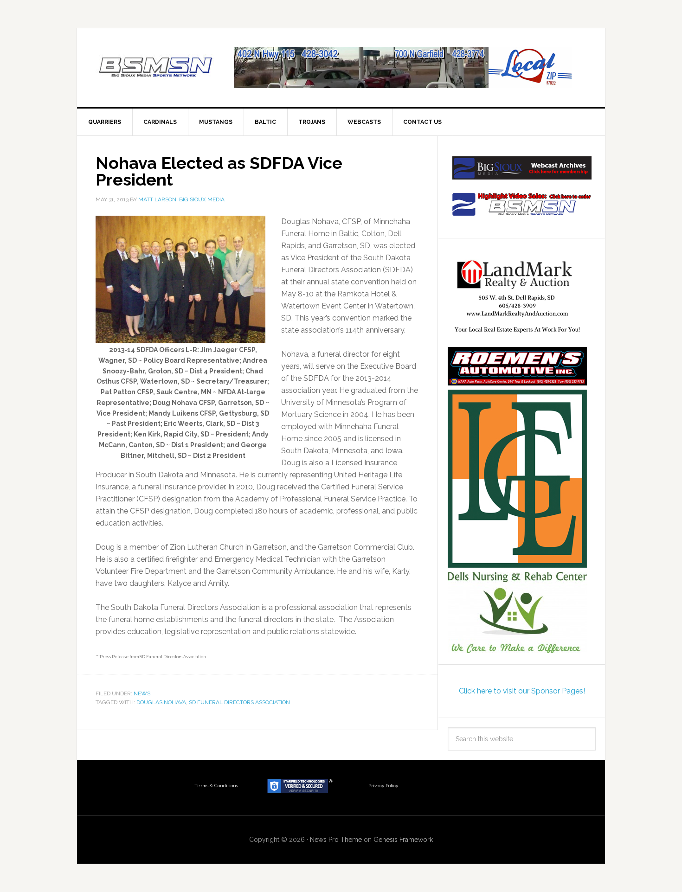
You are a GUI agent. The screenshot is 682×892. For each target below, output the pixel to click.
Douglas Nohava (161, 702)
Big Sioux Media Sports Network (156, 68)
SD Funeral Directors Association (239, 702)
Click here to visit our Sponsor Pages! (522, 691)
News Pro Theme (336, 839)
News (142, 693)
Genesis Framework (403, 839)
